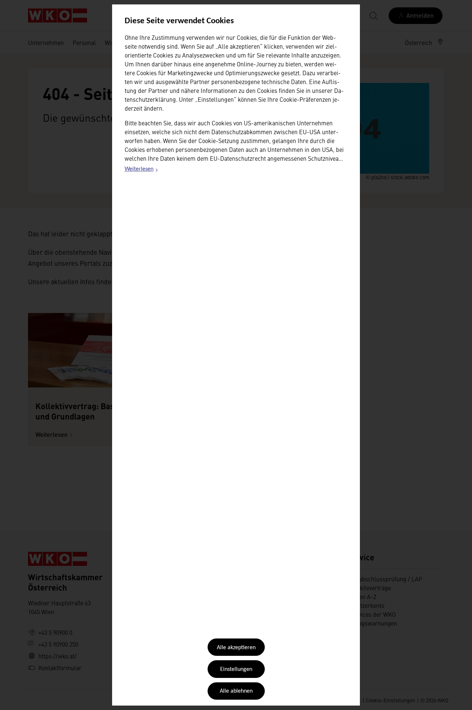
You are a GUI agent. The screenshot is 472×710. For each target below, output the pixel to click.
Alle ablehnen (236, 691)
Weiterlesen (142, 170)
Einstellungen (236, 669)
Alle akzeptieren (236, 648)
